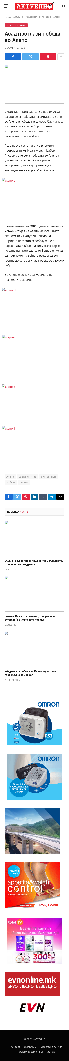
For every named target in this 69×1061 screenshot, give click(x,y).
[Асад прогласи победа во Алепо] (34, 84)
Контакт (15, 1047)
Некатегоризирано (16, 25)
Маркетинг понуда (51, 1047)
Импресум (30, 1047)
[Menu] (6, 6)
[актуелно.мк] (34, 6)
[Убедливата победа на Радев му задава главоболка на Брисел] (34, 649)
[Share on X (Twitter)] (30, 56)
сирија (24, 482)
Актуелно (18, 17)
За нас (51, 1051)
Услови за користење (31, 1051)
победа (10, 482)
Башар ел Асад (27, 476)
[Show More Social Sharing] (60, 56)
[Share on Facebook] (13, 56)
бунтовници (48, 476)
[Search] (63, 6)
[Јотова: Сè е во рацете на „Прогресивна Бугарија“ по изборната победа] (34, 593)
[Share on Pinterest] (48, 56)
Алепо (10, 476)
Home (8, 17)
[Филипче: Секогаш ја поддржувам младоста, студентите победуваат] (34, 538)
